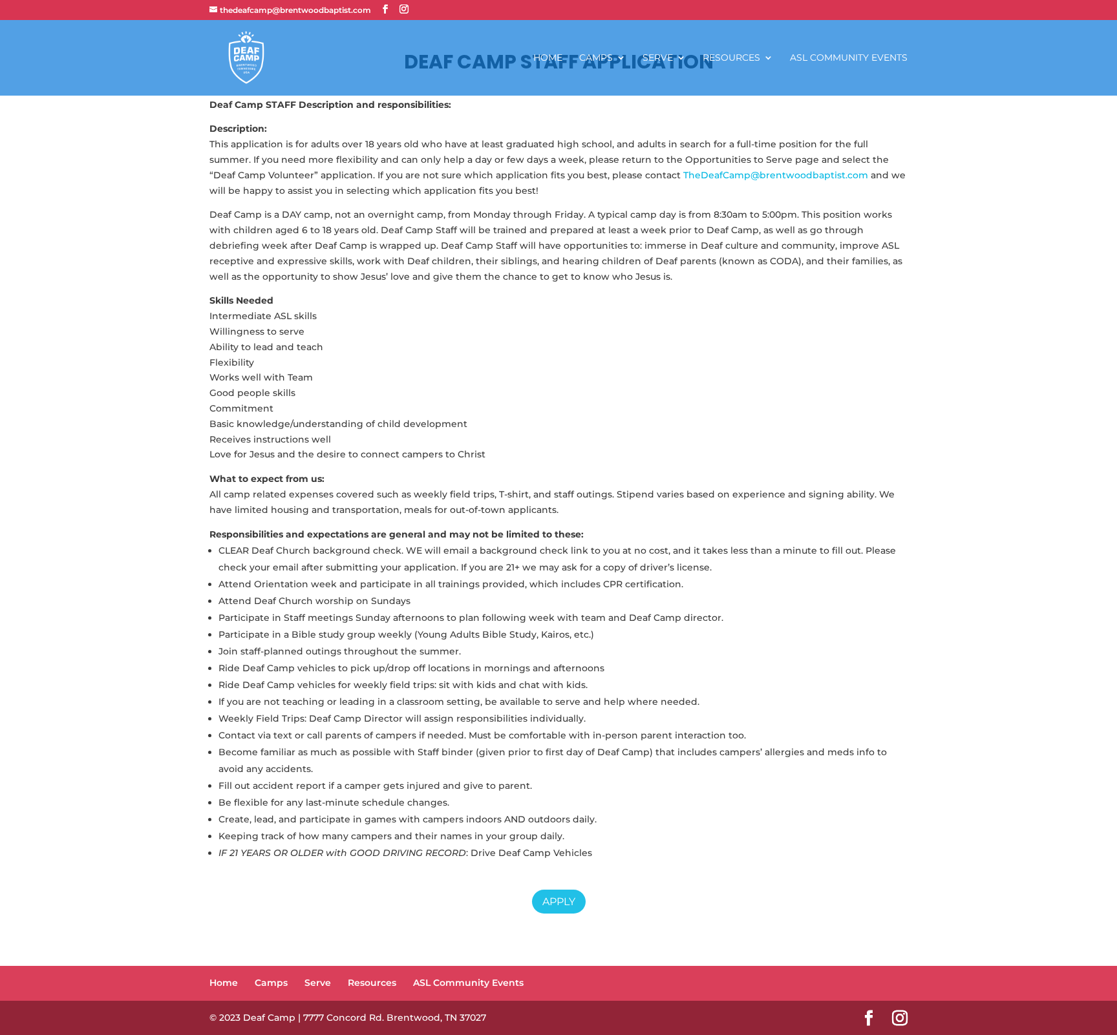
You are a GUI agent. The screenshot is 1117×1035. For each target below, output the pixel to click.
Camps (596, 58)
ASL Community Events (849, 58)
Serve (658, 58)
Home (547, 58)
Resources (731, 58)
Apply (558, 901)
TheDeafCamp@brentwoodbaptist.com (775, 175)
